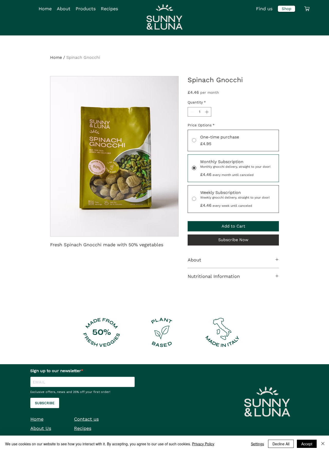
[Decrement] (191, 111)
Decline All (280, 443)
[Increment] (207, 111)
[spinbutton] (199, 111)
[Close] (323, 444)
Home (56, 57)
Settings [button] (257, 443)
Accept (306, 443)
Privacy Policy (203, 443)
